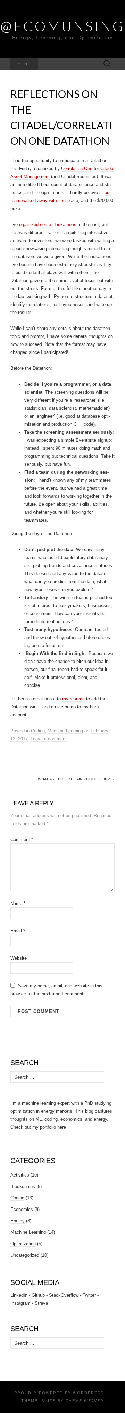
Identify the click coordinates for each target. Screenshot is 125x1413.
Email (17, 930)
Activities (19, 1175)
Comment (21, 839)
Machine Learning (65, 730)
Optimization (23, 1243)
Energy (17, 1220)
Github (38, 1295)
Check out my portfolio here (38, 1127)
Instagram (20, 1303)
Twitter (89, 1295)
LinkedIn (18, 1295)
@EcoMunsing (62, 26)
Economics (21, 1209)
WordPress (88, 1393)
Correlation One (76, 168)
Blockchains (22, 1186)
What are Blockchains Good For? (76, 779)
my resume (74, 698)
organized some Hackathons (47, 224)
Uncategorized (24, 1255)
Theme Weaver (85, 1401)
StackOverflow (63, 1295)
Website (18, 958)
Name (17, 903)
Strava (41, 1303)
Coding (38, 730)
